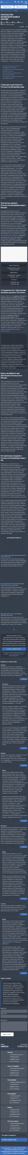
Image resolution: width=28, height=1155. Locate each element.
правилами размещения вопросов (12, 998)
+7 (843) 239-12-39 (14, 1112)
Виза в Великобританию (6, 10)
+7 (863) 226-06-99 (14, 1125)
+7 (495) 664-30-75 (14, 1057)
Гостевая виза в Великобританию (11, 727)
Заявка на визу (7, 7)
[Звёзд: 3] (15, 22)
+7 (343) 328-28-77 (14, 1084)
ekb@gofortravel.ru (14, 1086)
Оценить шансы (20, 7)
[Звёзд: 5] (3, 24)
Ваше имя (3, 1008)
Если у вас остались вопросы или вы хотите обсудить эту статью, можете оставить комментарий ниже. (14, 654)
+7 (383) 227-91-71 (14, 1098)
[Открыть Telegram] (22, 2)
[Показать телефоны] (16, 2)
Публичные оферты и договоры (16, 1153)
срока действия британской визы (11, 940)
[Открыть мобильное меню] (26, 2)
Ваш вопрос (4, 1020)
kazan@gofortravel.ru (15, 1114)
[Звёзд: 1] (3, 22)
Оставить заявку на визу (14, 649)
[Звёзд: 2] (9, 22)
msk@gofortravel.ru (14, 1059)
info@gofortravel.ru (14, 1072)
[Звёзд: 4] (20, 22)
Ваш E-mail (4, 1013)
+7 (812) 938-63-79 (14, 1070)
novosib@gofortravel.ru (15, 1100)
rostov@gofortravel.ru (15, 1128)
